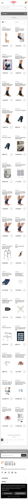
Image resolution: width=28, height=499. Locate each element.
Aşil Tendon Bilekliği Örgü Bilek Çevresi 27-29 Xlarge (20, 193)
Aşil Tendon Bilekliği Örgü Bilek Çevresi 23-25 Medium (20, 220)
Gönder (24, 455)
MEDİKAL (4, 244)
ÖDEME (4, 482)
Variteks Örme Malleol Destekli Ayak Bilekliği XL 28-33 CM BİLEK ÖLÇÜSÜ (20, 57)
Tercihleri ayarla (8, 493)
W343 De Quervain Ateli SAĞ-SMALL (6, 29)
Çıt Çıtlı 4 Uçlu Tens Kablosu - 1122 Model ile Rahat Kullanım (7, 356)
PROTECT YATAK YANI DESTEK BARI (20, 138)
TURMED (4, 326)
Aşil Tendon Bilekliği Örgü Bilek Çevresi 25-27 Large (7, 220)
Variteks (17, 54)
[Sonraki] (5, 442)
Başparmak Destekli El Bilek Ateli (7, 57)
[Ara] (25, 7)
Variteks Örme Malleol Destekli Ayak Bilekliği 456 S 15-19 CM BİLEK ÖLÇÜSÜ (20, 84)
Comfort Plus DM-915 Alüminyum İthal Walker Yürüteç (7, 247)
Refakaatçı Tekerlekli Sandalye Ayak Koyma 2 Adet (7, 301)
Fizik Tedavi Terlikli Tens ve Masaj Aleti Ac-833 (6, 410)
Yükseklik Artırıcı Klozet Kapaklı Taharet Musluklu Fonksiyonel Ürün (19, 274)
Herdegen (17, 136)
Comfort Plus (18, 163)
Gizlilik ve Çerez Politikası (14, 496)
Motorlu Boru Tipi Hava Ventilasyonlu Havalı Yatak (7, 274)
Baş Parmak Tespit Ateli (19, 247)
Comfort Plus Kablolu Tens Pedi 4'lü (20, 165)
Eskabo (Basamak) (6, 327)
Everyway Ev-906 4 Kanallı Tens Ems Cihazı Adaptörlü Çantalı (19, 410)
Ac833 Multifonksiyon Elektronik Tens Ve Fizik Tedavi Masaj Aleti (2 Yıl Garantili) (20, 356)
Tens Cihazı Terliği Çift (20, 110)
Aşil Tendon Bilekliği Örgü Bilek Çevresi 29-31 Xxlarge (7, 193)
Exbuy (16, 244)
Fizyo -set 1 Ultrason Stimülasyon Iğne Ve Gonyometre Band (7, 383)
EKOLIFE (17, 271)
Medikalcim (17, 108)
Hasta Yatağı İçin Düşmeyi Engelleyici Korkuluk (7, 166)
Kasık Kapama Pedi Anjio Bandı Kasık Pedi (19, 301)
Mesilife (4, 271)
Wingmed (4, 27)
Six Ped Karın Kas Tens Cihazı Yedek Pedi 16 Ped (20, 329)
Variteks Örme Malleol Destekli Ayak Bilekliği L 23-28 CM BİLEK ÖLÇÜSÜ (7, 84)
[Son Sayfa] (7, 442)
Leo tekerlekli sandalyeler (5, 299)
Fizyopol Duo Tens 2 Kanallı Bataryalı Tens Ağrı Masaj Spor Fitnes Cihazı (20, 383)
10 (2, 442)
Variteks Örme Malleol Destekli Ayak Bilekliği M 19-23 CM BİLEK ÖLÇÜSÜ (7, 111)
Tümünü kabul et (20, 493)
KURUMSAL (5, 478)
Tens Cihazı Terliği (6, 137)
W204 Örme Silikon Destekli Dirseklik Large (19, 30)
